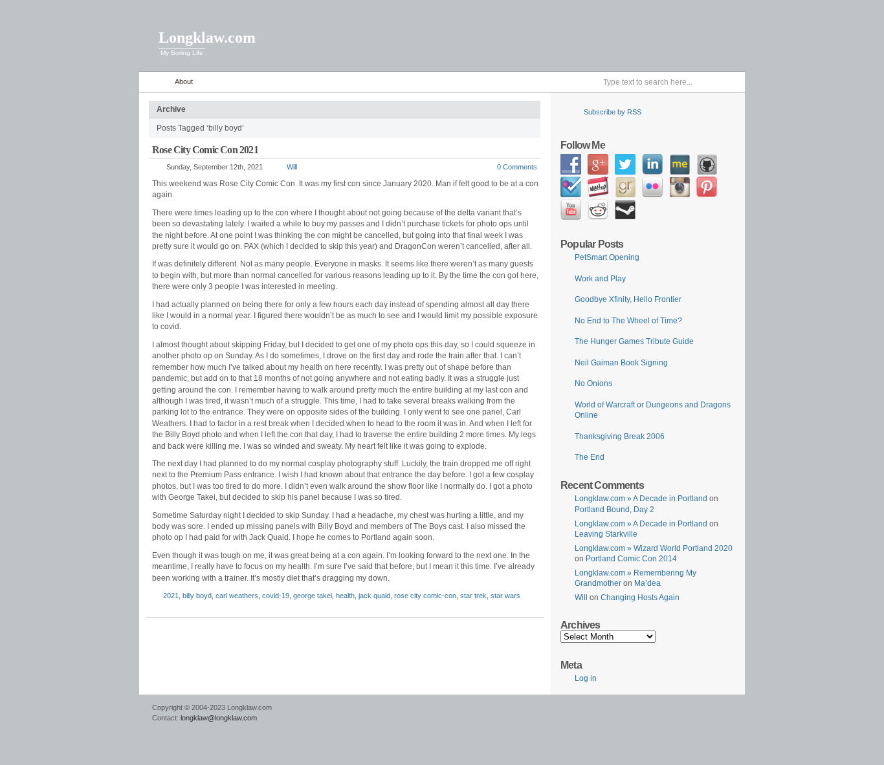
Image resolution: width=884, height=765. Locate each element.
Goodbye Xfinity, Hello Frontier (628, 299)
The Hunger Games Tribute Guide (634, 341)
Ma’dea (647, 583)
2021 (171, 595)
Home (153, 82)
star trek (473, 595)
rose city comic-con (425, 595)
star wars (505, 595)
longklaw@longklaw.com (219, 718)
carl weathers (236, 595)
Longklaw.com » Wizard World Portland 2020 (654, 548)
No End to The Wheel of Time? (628, 320)
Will (292, 167)
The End (589, 457)
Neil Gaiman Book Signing (621, 362)
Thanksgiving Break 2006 (620, 436)
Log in (586, 678)
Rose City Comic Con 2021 (205, 149)
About (184, 81)
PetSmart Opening (607, 257)
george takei (312, 595)
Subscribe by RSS (612, 112)
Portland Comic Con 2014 (631, 558)
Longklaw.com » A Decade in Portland (641, 498)
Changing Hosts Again (640, 597)
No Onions (593, 383)
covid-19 (275, 595)
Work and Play (600, 278)
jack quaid (374, 595)
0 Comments (517, 167)
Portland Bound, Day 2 (614, 509)
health (345, 595)
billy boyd (197, 595)
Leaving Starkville (606, 534)
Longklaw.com (207, 37)
